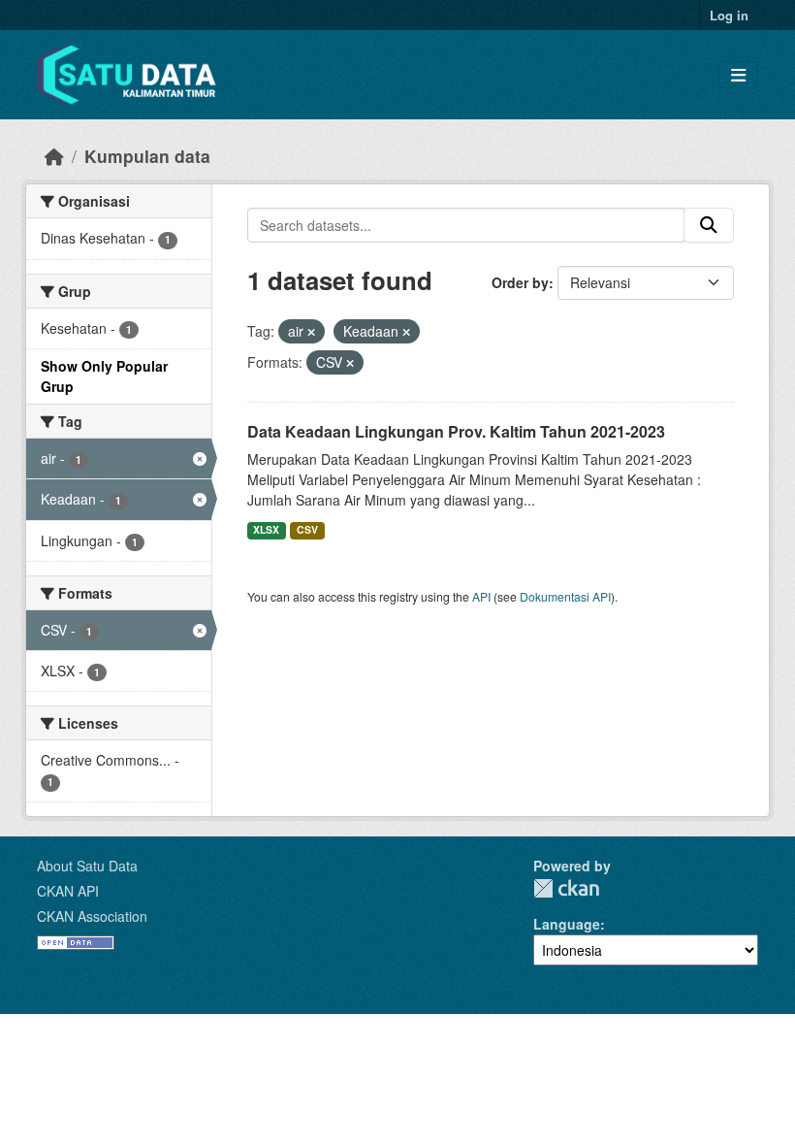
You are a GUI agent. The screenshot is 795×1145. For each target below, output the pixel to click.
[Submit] (709, 225)
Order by (520, 282)
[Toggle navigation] (738, 75)
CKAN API (68, 890)
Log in (729, 15)
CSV (307, 529)
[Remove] (311, 332)
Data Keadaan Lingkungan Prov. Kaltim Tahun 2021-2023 (456, 431)
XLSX (266, 529)
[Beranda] (54, 156)
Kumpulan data (147, 156)
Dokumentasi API (565, 596)
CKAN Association (92, 916)
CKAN (566, 888)
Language (566, 923)
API (481, 596)
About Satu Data (87, 865)
